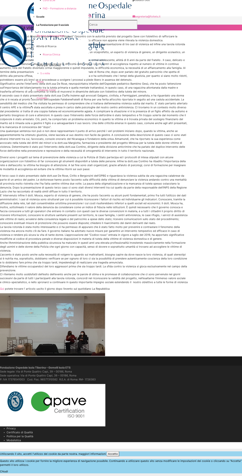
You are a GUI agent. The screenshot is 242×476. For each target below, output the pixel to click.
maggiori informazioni (92, 453)
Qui (2, 288)
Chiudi (4, 471)
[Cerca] (90, 16)
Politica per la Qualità (20, 436)
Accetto (113, 453)
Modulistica (14, 440)
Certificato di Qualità (20, 432)
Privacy (11, 428)
